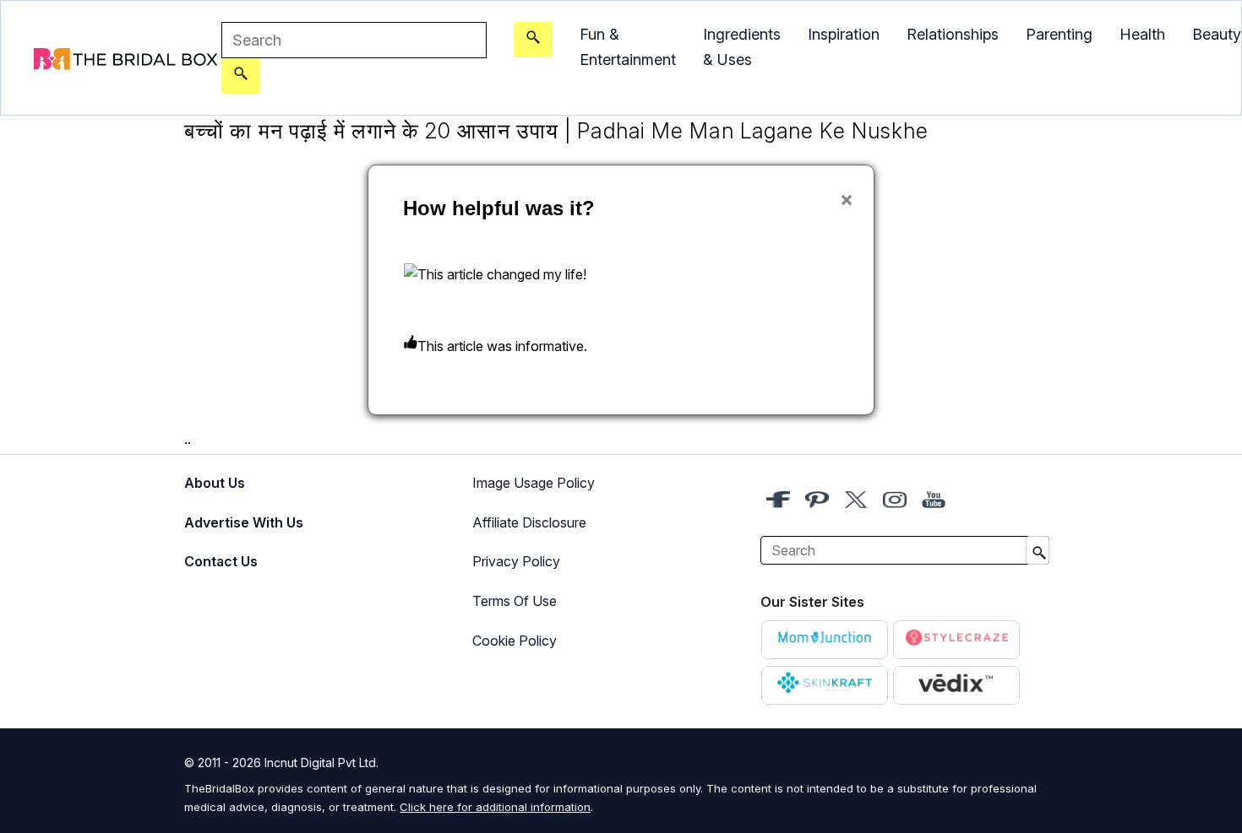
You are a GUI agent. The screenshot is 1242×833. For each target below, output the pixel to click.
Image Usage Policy (533, 482)
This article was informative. (502, 346)
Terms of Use (514, 600)
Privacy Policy (516, 561)
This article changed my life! (501, 274)
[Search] (240, 76)
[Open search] (533, 39)
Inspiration (844, 34)
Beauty (1216, 34)
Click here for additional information (495, 807)
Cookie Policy (514, 640)
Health (1142, 34)
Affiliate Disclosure (529, 522)
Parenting (1059, 34)
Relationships (953, 34)
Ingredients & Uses (742, 46)
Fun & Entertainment (628, 46)
